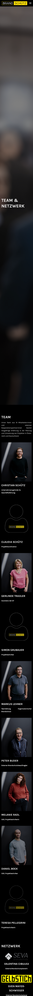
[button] (30, 3)
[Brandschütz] (14, 3)
